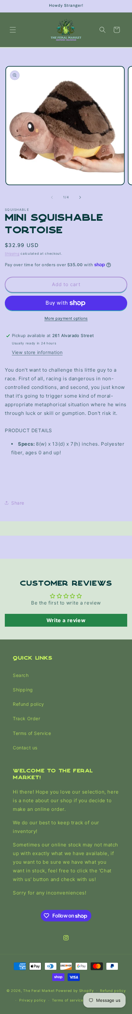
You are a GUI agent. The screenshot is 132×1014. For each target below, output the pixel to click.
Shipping (12, 253)
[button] (13, 30)
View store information (37, 352)
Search (21, 675)
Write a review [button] (66, 620)
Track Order (26, 718)
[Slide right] (80, 197)
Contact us (25, 747)
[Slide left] (52, 197)
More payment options (66, 318)
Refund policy (28, 704)
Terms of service (67, 1000)
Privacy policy (32, 1000)
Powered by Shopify (75, 990)
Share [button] (17, 503)
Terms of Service (32, 733)
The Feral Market (38, 990)
